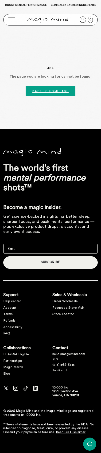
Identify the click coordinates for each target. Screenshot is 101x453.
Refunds (9, 320)
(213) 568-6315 (63, 364)
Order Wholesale (65, 301)
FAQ (6, 333)
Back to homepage (50, 91)
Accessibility (12, 327)
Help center (12, 301)
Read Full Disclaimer (70, 432)
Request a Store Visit (68, 307)
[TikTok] (25, 388)
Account (9, 307)
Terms (8, 314)
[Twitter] (5, 388)
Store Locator (63, 314)
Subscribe (50, 262)
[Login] (83, 19)
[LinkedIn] (35, 388)
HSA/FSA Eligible (16, 354)
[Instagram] (15, 388)
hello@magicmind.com (68, 354)
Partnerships (12, 360)
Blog (6, 373)
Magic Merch (13, 367)
